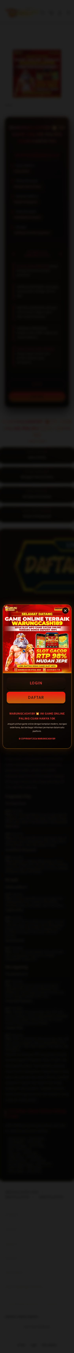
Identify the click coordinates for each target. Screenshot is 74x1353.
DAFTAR (36, 697)
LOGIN (36, 683)
